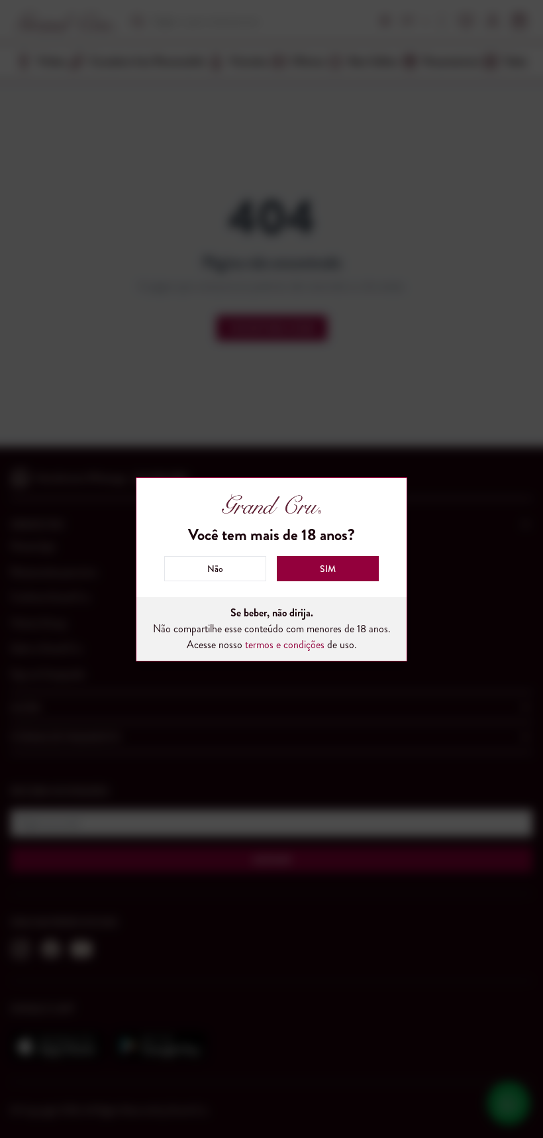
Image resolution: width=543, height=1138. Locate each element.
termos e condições (284, 644)
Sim (328, 568)
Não (215, 568)
